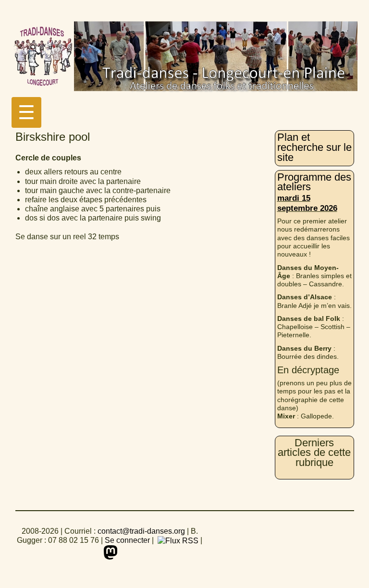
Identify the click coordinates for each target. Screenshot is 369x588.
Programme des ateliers (314, 182)
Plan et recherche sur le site (314, 147)
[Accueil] (184, 58)
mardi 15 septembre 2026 (307, 203)
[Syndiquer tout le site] (177, 540)
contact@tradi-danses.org (141, 531)
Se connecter (127, 540)
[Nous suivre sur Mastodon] (109, 552)
